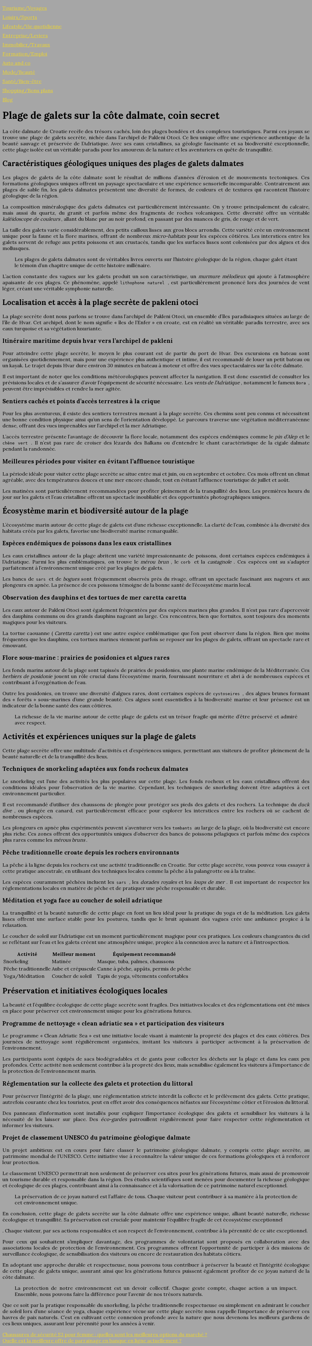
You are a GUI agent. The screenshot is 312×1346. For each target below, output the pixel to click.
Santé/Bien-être (21, 81)
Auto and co (16, 63)
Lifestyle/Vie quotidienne (32, 26)
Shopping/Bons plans (27, 90)
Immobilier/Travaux (26, 45)
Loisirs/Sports (19, 17)
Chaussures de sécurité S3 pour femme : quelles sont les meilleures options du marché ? (104, 1334)
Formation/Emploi (24, 54)
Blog (7, 99)
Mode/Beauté (18, 72)
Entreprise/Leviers (25, 35)
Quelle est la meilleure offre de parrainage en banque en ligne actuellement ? (92, 1340)
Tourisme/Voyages (24, 8)
